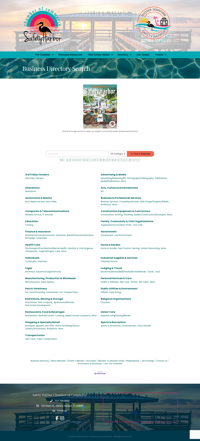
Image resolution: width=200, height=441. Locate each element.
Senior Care (108, 312)
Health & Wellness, (110, 282)
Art (102, 191)
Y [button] (135, 160)
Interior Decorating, (150, 248)
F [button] (81, 160)
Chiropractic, (31, 251)
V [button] (126, 160)
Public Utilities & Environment (119, 288)
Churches (105, 302)
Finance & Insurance (38, 231)
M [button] (100, 160)
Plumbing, (128, 214)
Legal (28, 268)
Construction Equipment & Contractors (125, 211)
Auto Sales (51, 201)
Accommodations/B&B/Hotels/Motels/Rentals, (123, 271)
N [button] (103, 160)
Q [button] (112, 160)
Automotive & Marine (38, 198)
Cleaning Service (109, 261)
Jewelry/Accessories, (35, 328)
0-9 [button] (61, 160)
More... (124, 181)
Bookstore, (52, 328)
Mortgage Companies (36, 238)
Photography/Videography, (140, 178)
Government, (107, 235)
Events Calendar (76, 360)
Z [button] (138, 160)
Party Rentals (144, 325)
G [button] (84, 160)
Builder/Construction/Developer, (150, 214)
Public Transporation (47, 339)
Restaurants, (31, 315)
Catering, (60, 315)
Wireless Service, (33, 214)
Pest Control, (124, 248)
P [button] (109, 160)
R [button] (115, 160)
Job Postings (147, 360)
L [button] (97, 160)
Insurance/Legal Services (48, 271)
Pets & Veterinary (36, 288)
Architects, (106, 204)
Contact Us (161, 360)
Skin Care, (125, 282)
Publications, (161, 178)
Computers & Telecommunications (47, 211)
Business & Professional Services (121, 198)
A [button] (67, 160)
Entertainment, (129, 325)
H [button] (87, 160)
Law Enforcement (123, 235)
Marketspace (132, 360)
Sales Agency (47, 282)
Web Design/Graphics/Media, (154, 201)
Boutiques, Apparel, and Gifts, (39, 325)
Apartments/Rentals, (64, 302)
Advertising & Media (113, 174)
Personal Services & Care (116, 278)
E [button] (78, 160)
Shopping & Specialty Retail (42, 322)
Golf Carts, (30, 339)
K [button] (95, 160)
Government (109, 231)
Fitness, (134, 282)
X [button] (133, 160)
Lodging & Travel (111, 268)
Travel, (150, 271)
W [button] (130, 160)
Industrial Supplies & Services (119, 258)
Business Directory (40, 360)
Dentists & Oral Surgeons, (80, 248)
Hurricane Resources (70, 54)
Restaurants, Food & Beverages (45, 312)
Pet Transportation (69, 292)
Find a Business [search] (141, 153)
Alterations (32, 188)
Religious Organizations (116, 299)
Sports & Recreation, (111, 325)
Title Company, (45, 302)
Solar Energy (115, 292)
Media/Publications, (110, 181)
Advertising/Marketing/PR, (113, 178)
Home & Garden (110, 245)
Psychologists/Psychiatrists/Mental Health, (46, 248)
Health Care (32, 245)
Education (31, 221)
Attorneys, (30, 271)
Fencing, (136, 248)
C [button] (73, 160)
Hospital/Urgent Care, (49, 251)
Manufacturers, (32, 282)
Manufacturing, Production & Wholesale (50, 278)
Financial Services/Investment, (40, 235)
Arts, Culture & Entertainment (119, 188)
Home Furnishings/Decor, (67, 325)
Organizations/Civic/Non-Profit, (116, 225)
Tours (157, 271)
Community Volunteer (36, 261)
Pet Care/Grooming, (35, 292)
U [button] (123, 160)
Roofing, (119, 214)
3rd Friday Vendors (37, 174)
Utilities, (104, 292)
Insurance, (61, 235)
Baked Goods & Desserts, (78, 315)
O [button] (106, 160)
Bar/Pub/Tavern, (46, 315)
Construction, (107, 214)
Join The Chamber (113, 363)
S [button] (118, 160)
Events (159, 54)
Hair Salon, (144, 282)
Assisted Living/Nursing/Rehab (115, 315)
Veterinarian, (52, 292)
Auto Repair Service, (35, 201)
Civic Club (138, 225)
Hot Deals (91, 360)
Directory (123, 54)
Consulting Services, (129, 201)
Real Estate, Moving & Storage (44, 299)
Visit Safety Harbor (99, 54)
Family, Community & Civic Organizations (127, 221)
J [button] (92, 160)
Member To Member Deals (111, 360)
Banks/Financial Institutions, (80, 235)
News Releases (58, 360)
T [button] (121, 160)
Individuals (32, 258)
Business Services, (109, 201)
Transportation (35, 335)
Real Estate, (31, 302)
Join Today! (142, 54)
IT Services (48, 214)
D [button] (76, 160)
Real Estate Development (38, 305)
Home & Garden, (109, 248)
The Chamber (42, 54)
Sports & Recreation (113, 322)
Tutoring (29, 225)
